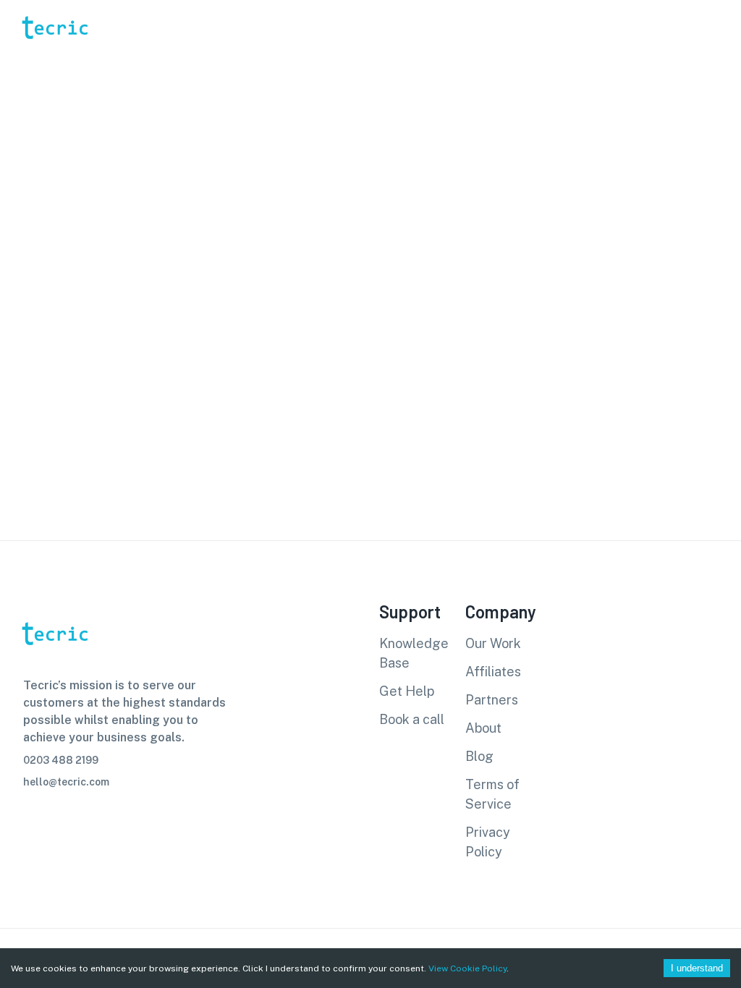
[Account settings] (720, 27)
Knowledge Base (414, 653)
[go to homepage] (53, 60)
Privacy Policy (487, 842)
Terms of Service (492, 794)
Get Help (406, 691)
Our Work (493, 643)
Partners (491, 699)
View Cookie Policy (467, 968)
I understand (697, 968)
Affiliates (493, 671)
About (483, 728)
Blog (479, 756)
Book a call (411, 719)
